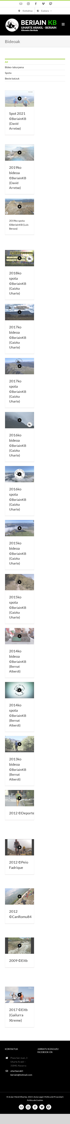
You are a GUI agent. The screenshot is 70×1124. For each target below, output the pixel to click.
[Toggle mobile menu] (63, 24)
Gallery (19, 98)
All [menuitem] (6, 61)
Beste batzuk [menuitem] (12, 78)
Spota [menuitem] (8, 72)
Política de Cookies (35, 1100)
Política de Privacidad (53, 1097)
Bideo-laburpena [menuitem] (14, 67)
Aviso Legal (38, 1097)
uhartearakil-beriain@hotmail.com (21, 1073)
